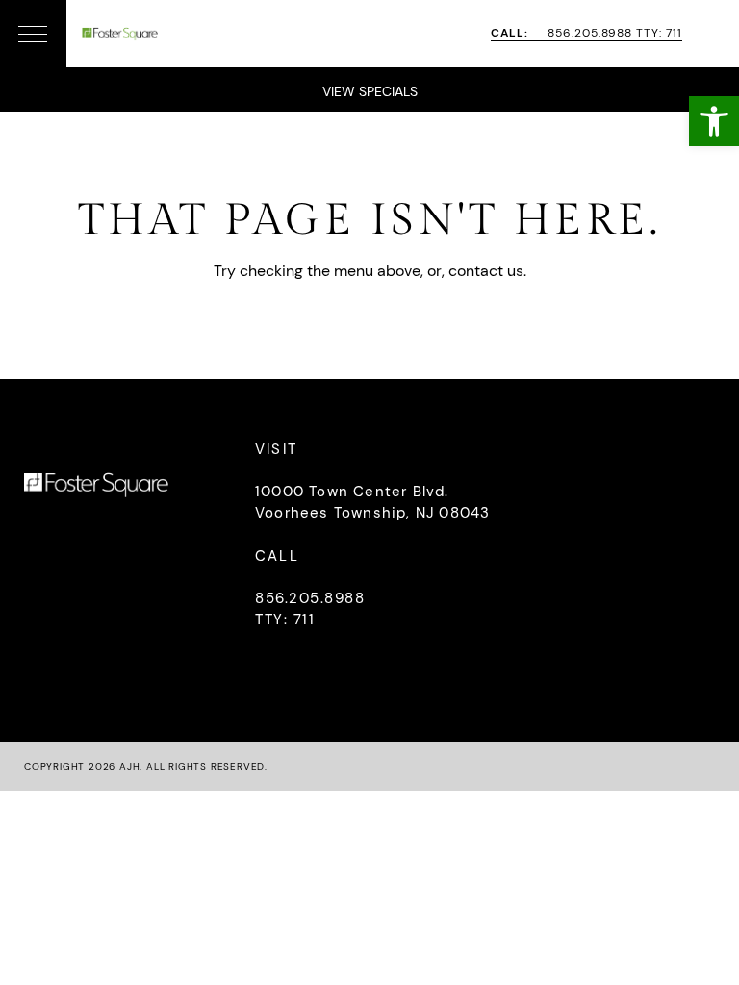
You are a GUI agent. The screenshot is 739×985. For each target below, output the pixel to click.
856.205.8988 (310, 598)
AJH (129, 766)
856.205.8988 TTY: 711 (586, 33)
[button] (714, 121)
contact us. (487, 271)
